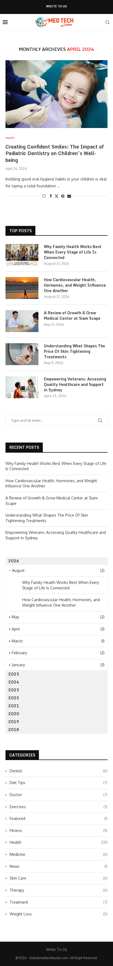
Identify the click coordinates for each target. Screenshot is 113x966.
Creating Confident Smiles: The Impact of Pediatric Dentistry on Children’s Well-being (54, 153)
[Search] (107, 22)
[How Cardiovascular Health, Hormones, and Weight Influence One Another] (21, 288)
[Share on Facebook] (51, 196)
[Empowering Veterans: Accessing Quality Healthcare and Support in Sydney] (21, 387)
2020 (13, 714)
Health (59, 842)
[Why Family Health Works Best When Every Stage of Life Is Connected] (21, 255)
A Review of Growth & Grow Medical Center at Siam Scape (72, 315)
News (59, 866)
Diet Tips (59, 782)
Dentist (59, 771)
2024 (13, 682)
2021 (13, 706)
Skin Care (59, 878)
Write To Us (56, 6)
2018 (13, 729)
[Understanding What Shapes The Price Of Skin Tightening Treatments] (21, 354)
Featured (59, 818)
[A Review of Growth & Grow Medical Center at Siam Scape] (21, 321)
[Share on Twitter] (56, 196)
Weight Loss (59, 914)
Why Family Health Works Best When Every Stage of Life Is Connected (72, 252)
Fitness (59, 830)
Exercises (59, 806)
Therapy (59, 890)
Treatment (59, 902)
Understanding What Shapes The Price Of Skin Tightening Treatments (74, 351)
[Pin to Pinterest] (62, 196)
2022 (13, 698)
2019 (13, 721)
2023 (13, 690)
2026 (13, 561)
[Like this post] (44, 196)
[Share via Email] (69, 196)
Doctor (59, 794)
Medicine (59, 854)
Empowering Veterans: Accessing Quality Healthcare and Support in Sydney (75, 384)
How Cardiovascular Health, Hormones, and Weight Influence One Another (75, 285)
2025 (13, 674)
